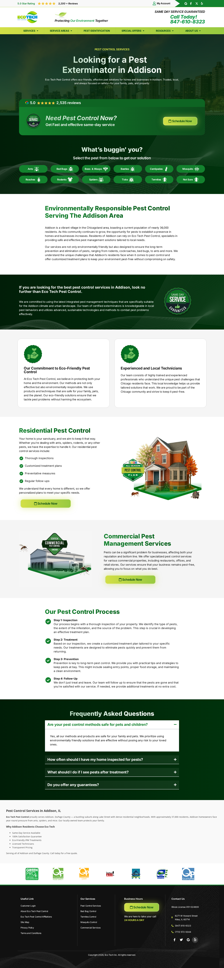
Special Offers (131, 30)
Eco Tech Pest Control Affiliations (36, 916)
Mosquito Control (88, 922)
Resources (163, 30)
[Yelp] (195, 940)
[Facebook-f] (174, 940)
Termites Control (88, 916)
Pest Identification (97, 30)
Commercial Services (90, 927)
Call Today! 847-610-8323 (187, 19)
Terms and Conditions (31, 933)
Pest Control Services (90, 905)
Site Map (25, 922)
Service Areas (59, 30)
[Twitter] (181, 940)
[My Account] (154, 3)
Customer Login (28, 905)
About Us (191, 30)
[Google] (188, 940)
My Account (163, 3)
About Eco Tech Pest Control (34, 911)
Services (29, 30)
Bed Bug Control (88, 911)
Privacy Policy (27, 927)
